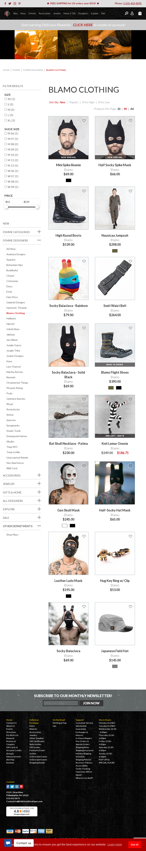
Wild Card (11, 468)
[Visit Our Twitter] (10, 3)
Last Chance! (13, 366)
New (15, 13)
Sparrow (11, 420)
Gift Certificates (37, 741)
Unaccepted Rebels (17, 457)
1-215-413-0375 (132, 3)
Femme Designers (33, 70)
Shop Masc (12, 534)
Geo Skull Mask (68, 510)
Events (9, 729)
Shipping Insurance (84, 750)
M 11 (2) (13, 160)
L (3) (10, 115)
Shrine (10, 414)
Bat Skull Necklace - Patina (68, 443)
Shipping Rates (82, 747)
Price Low (104, 102)
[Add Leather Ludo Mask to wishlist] (84, 536)
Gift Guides (34, 747)
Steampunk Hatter (16, 436)
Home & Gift (69, 13)
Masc (23, 13)
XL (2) (11, 120)
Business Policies (84, 762)
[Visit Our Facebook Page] (6, 3)
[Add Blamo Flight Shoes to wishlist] (130, 328)
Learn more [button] (115, 844)
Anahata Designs (15, 254)
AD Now (11, 248)
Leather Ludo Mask (68, 581)
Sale (103, 13)
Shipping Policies (83, 759)
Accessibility (82, 765)
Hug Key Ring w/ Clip (115, 581)
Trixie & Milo (13, 452)
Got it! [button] (135, 844)
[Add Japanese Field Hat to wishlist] (130, 606)
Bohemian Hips (14, 264)
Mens (32, 726)
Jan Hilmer (12, 339)
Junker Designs (15, 355)
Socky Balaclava (68, 651)
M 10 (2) (13, 154)
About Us (10, 726)
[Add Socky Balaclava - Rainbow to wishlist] (84, 261)
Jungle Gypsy (13, 345)
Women (33, 729)
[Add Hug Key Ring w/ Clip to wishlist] (130, 536)
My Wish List (12, 735)
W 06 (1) (13, 170)
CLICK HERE (83, 25)
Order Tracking (83, 768)
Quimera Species (15, 398)
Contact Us (11, 723)
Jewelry (57, 13)
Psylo (9, 393)
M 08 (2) (13, 144)
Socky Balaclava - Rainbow (68, 306)
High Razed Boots (68, 235)
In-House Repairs (84, 738)
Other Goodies (36, 738)
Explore (94, 13)
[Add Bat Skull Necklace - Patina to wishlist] (84, 399)
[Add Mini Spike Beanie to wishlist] (84, 120)
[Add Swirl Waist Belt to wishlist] (130, 261)
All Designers (13, 500)
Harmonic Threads (16, 307)
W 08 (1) (13, 181)
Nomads (10, 377)
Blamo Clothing (15, 313)
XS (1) (11, 99)
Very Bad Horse (15, 462)
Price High (88, 102)
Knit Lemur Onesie (115, 443)
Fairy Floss (12, 297)
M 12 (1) (13, 165)
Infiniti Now (12, 329)
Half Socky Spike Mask (114, 165)
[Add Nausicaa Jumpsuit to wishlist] (130, 191)
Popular (73, 102)
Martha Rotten (14, 371)
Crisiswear (12, 280)
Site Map (10, 759)
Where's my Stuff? (84, 778)
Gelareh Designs (15, 302)
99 (125, 108)
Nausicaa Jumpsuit (114, 235)
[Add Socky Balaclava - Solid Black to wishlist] (84, 328)
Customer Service (84, 723)
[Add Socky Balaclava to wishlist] (84, 606)
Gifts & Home (12, 492)
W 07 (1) (13, 176)
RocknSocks (13, 409)
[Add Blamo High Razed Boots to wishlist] (84, 191)
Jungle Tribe (13, 350)
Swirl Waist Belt (114, 306)
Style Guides (35, 744)
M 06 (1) (13, 133)
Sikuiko (10, 441)
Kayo (9, 361)
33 (119, 108)
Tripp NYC (12, 446)
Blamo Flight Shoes (115, 372)
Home (6, 70)
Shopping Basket (37, 762)
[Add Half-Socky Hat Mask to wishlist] (130, 465)
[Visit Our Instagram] (16, 3)
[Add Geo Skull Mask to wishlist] (84, 465)
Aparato (10, 259)
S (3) (10, 104)
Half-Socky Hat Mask (115, 510)
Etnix (9, 291)
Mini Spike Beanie (68, 165)
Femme (32, 13)
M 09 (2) (13, 149)
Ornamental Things (17, 382)
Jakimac (10, 334)
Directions (11, 732)
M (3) (11, 109)
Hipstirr (10, 323)
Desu (9, 286)
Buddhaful (12, 270)
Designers (83, 13)
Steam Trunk (13, 430)
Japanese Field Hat (115, 651)
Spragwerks (13, 425)
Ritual (9, 404)
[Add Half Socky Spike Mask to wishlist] (130, 120)
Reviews (10, 762)
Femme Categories (16, 232)
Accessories (45, 13)
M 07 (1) (13, 138)
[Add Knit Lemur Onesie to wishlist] (130, 399)
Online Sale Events (38, 756)
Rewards (10, 738)
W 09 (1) (13, 186)
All (132, 108)
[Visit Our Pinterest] (20, 3)
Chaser (10, 275)
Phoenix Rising (14, 387)
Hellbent (11, 318)
